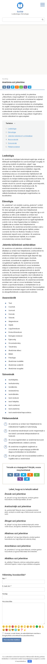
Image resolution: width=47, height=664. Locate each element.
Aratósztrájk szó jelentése (18, 506)
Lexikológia (12, 129)
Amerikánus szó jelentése (18, 546)
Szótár (20, 11)
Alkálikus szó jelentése (16, 558)
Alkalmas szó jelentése (16, 533)
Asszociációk (13, 140)
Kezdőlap (5, 79)
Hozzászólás (7, 601)
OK (30, 661)
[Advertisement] (23, 49)
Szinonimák (12, 143)
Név (4, 578)
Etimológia (12, 132)
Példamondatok (14, 147)
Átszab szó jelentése (15, 494)
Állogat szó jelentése (15, 521)
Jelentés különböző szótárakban (20, 136)
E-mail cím (6, 586)
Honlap (5, 594)
